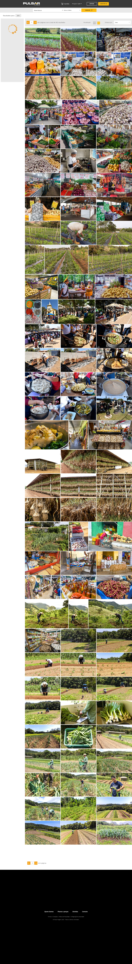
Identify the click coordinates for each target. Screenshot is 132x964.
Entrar (92, 4)
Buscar (87, 10)
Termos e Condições (53, 916)
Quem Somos (49, 911)
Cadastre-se (103, 4)
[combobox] (48, 10)
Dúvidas (75, 911)
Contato (85, 911)
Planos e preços (63, 911)
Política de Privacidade (64, 916)
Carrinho (66, 4)
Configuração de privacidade (77, 916)
